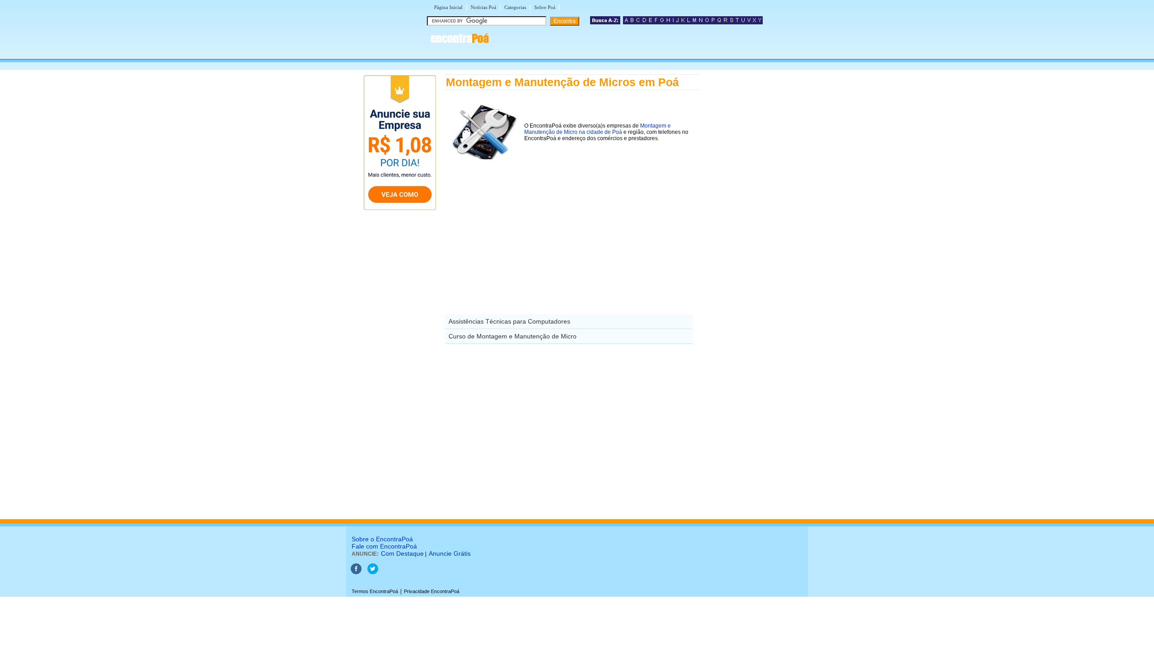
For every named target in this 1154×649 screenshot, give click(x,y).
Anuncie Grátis (450, 553)
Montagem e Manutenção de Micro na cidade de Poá (597, 129)
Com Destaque (402, 553)
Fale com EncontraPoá (384, 546)
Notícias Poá (483, 7)
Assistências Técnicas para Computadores (509, 321)
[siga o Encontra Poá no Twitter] (372, 572)
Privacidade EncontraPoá (431, 591)
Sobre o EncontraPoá (382, 539)
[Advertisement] (572, 229)
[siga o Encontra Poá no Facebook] (356, 572)
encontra (459, 38)
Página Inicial (448, 7)
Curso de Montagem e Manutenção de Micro (513, 336)
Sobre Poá (544, 7)
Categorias (515, 7)
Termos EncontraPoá (375, 591)
